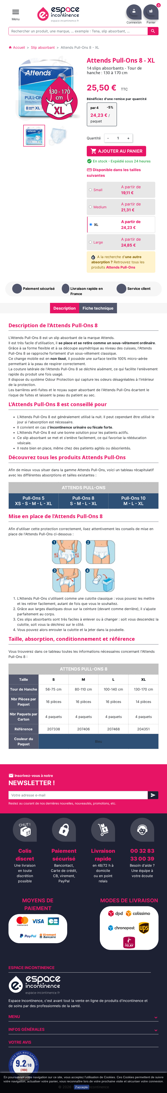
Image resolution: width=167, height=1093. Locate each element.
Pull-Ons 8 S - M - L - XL (83, 501)
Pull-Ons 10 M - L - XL (133, 501)
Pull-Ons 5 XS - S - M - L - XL (33, 501)
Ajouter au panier (116, 151)
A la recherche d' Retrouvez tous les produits (117, 262)
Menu (14, 1016)
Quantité (94, 138)
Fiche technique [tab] (98, 308)
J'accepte (81, 1087)
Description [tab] (64, 308)
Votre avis (19, 1042)
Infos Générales (26, 1029)
